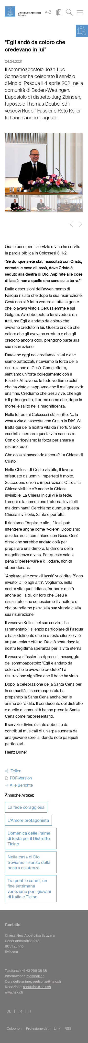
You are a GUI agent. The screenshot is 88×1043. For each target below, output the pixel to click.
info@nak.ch (35, 976)
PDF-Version (20, 778)
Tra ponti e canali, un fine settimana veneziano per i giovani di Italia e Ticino (29, 889)
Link (57, 1028)
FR (20, 1011)
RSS (68, 1028)
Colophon (14, 1028)
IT (29, 1011)
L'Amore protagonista (28, 820)
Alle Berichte (21, 785)
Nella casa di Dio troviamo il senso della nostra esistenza (29, 862)
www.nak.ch (14, 992)
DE (9, 1011)
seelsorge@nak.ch (47, 981)
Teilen (15, 771)
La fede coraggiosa (26, 807)
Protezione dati (37, 1028)
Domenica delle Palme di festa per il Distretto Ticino (29, 838)
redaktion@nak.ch (37, 987)
